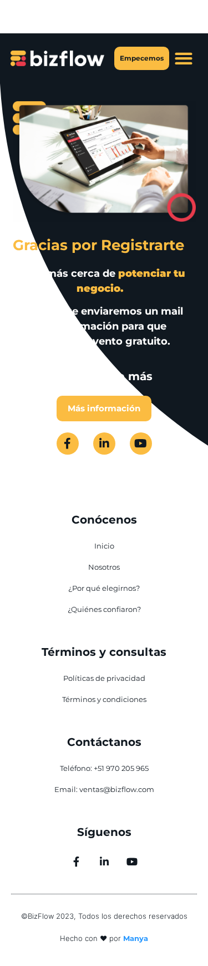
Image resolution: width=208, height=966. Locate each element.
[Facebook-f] (68, 443)
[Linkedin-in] (104, 443)
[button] (183, 58)
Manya (135, 938)
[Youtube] (141, 443)
